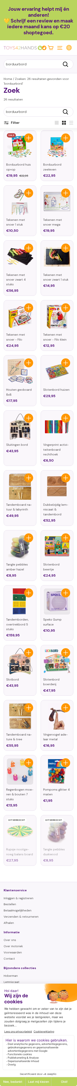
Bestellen (10, 904)
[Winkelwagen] (51, 47)
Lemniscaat (11, 982)
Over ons (10, 940)
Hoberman (11, 976)
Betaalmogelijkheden (17, 910)
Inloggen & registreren (18, 898)
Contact (9, 958)
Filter (15, 123)
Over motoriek (13, 946)
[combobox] (38, 64)
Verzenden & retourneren (21, 916)
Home (8, 79)
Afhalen (9, 923)
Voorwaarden (13, 952)
